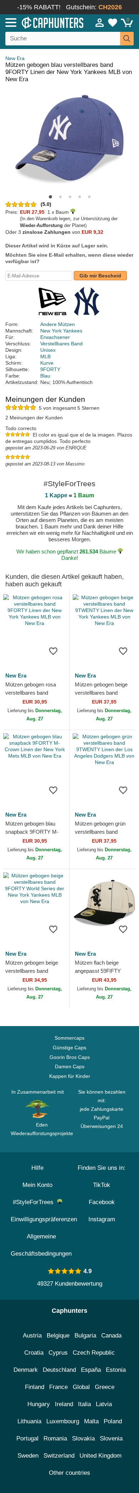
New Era (15, 58)
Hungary (38, 1404)
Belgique (58, 1335)
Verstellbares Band (61, 343)
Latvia (104, 1404)
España (91, 1369)
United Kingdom (100, 1455)
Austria (32, 1335)
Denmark (26, 1369)
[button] (50, 196)
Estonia (116, 1369)
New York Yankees (61, 331)
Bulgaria (85, 1335)
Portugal (27, 1438)
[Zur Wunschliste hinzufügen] (53, 650)
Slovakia (83, 1438)
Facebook (102, 1202)
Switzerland (58, 1455)
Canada (111, 1335)
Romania (55, 1438)
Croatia (33, 1352)
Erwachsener (55, 337)
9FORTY (50, 369)
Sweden (27, 1455)
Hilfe (37, 1167)
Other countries (69, 1472)
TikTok (101, 1185)
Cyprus (58, 1352)
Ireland (64, 1404)
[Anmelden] (99, 22)
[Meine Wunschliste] (112, 22)
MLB (45, 356)
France (58, 1387)
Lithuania (29, 1421)
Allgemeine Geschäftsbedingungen (41, 1245)
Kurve (46, 363)
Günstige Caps (69, 1047)
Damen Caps (69, 1066)
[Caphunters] (40, 22)
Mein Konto (37, 1185)
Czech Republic (94, 1352)
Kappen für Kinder (69, 1076)
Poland (113, 1421)
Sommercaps (69, 1038)
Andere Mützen (57, 324)
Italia (84, 1404)
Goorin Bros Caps (70, 1057)
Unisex (48, 350)
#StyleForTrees (35, 1202)
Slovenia (111, 1438)
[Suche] (127, 38)
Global (81, 1387)
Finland (34, 1387)
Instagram (101, 1219)
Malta (91, 1421)
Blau (45, 376)
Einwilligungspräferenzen (44, 1219)
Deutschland (59, 1369)
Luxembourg (62, 1421)
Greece (104, 1387)
